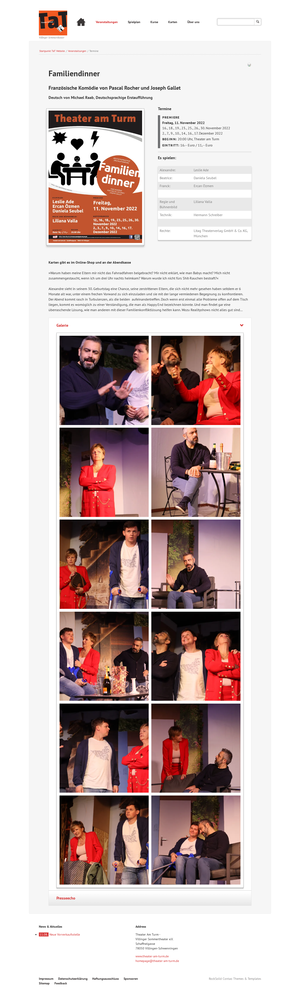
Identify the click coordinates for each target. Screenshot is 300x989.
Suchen (258, 22)
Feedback (60, 983)
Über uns (193, 22)
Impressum (46, 979)
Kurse (154, 22)
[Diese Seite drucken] (249, 65)
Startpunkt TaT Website (52, 51)
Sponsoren (131, 979)
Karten (172, 22)
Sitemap (44, 983)
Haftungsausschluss (105, 979)
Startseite (81, 22)
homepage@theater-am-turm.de (157, 961)
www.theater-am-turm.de (152, 956)
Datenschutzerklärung (73, 979)
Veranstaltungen (107, 22)
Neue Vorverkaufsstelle (60, 934)
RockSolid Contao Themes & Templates (235, 979)
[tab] (150, 325)
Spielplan (134, 22)
